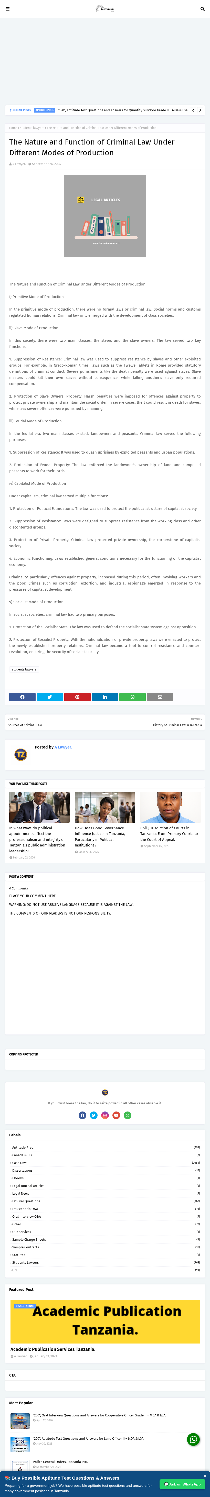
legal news (106, 1193)
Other (106, 1224)
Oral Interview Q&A (106, 1216)
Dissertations (106, 1170)
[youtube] (116, 1115)
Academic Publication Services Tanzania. (52, 1349)
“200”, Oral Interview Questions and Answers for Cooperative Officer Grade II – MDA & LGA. (99, 1415)
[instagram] (105, 1115)
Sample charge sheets (106, 1239)
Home (13, 128)
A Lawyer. (19, 164)
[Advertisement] (105, 61)
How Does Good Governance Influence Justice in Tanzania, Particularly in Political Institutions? (100, 837)
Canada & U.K (106, 1155)
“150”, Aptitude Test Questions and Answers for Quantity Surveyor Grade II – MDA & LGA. (123, 110)
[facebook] (82, 1115)
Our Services (106, 1232)
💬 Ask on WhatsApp (182, 1484)
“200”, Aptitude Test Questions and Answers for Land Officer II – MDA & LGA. (88, 1438)
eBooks (106, 1178)
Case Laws (106, 1163)
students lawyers (32, 128)
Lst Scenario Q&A (106, 1209)
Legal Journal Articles (106, 1186)
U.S (106, 1270)
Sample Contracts (106, 1247)
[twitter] (94, 1115)
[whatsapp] (127, 1115)
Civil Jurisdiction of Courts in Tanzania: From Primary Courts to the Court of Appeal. (169, 834)
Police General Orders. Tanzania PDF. (60, 1462)
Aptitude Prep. (106, 1147)
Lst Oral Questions (106, 1201)
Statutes (106, 1255)
